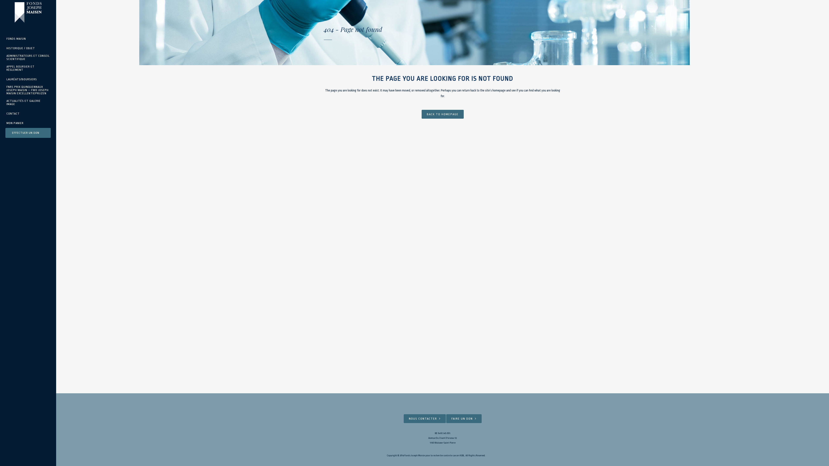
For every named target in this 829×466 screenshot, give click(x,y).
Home (546, 37)
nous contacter (423, 418)
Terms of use (492, 455)
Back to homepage (443, 114)
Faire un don (462, 418)
